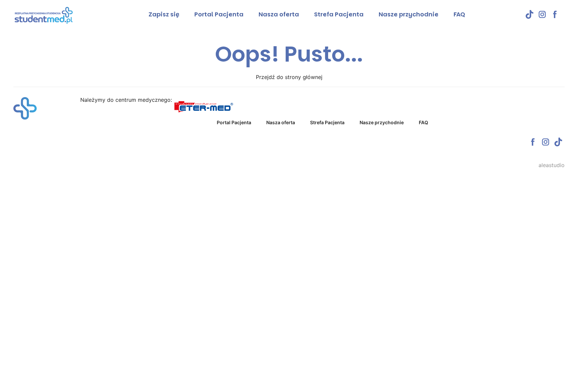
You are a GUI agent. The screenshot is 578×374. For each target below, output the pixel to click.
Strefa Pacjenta (339, 14)
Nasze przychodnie (409, 14)
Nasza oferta (279, 14)
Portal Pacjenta (219, 14)
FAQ (459, 14)
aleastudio (552, 165)
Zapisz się (164, 14)
